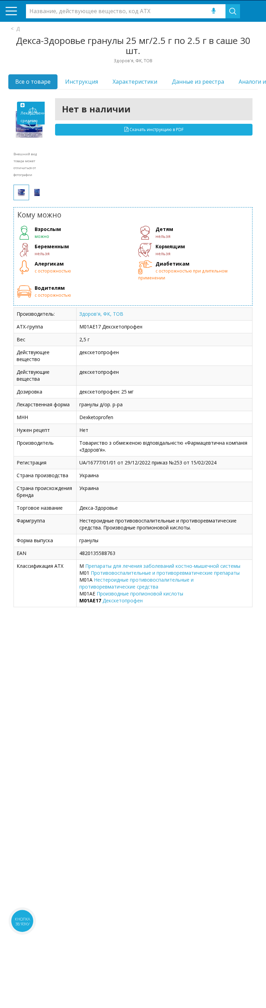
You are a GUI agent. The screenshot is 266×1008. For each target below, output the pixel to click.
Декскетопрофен (123, 600)
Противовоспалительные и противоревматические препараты (165, 573)
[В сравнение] (32, 111)
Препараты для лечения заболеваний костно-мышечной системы (162, 566)
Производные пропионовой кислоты (140, 593)
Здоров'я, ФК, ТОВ (101, 314)
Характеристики (135, 81)
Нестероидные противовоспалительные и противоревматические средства (136, 583)
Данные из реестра (198, 81)
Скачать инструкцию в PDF (156, 129)
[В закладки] (32, 125)
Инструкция (81, 81)
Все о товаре (33, 81)
